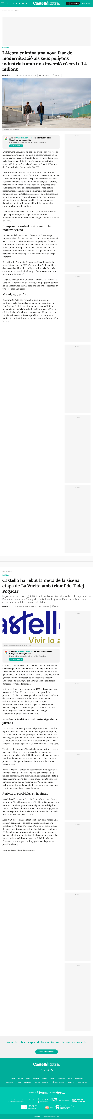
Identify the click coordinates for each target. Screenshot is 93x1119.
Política (70, 1078)
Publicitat (70, 1082)
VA (23, 3)
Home (4, 10)
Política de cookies (57, 1082)
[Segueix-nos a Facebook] (10, 3)
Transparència (82, 1082)
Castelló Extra (6, 75)
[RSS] (19, 3)
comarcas (10, 10)
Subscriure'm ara (46, 1052)
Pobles (28, 1078)
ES (27, 3)
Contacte (9, 1082)
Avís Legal (27, 1082)
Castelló (6, 575)
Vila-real (20, 1078)
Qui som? (19, 1082)
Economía (36, 1078)
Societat (52, 1078)
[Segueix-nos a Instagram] (16, 3)
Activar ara (15, 146)
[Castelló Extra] (46, 1066)
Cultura (44, 1078)
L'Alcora (5, 47)
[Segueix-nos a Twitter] (13, 3)
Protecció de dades (41, 1082)
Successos (61, 1078)
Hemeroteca (79, 1078)
